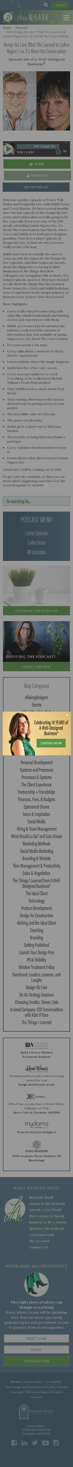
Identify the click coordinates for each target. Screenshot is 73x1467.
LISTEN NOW (51, 743)
